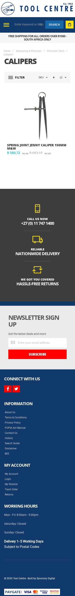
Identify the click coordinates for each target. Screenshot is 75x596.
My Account (11, 473)
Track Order (11, 489)
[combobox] (29, 24)
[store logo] (37, 8)
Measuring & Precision (29, 51)
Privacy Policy (13, 422)
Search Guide (12, 443)
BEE (7, 453)
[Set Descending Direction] (54, 77)
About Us (10, 412)
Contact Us (11, 433)
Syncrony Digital (46, 578)
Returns (9, 494)
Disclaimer (11, 448)
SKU (41, 77)
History (9, 438)
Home (7, 51)
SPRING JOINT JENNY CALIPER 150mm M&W (36, 147)
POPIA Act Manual (15, 427)
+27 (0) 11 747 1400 (37, 223)
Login (8, 479)
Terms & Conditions (16, 417)
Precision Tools (55, 51)
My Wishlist (11, 484)
